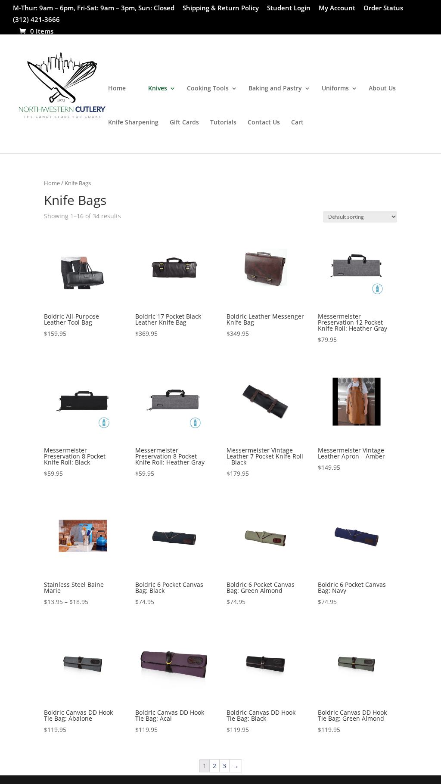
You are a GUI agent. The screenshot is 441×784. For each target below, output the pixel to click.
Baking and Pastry (275, 88)
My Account (337, 8)
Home (117, 88)
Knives (157, 88)
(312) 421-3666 (36, 20)
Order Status (383, 8)
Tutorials (223, 122)
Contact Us (264, 122)
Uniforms (335, 88)
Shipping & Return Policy (221, 8)
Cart (297, 122)
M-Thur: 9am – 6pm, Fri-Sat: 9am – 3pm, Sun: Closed (93, 8)
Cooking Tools (208, 88)
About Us (382, 88)
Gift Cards (184, 122)
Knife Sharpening (133, 122)
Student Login (289, 8)
